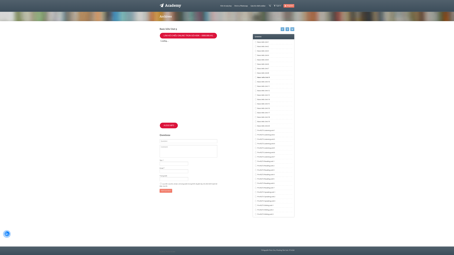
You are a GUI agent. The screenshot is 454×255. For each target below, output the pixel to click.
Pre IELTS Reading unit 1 (265, 161)
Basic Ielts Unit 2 (263, 46)
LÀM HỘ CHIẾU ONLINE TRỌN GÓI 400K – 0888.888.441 (188, 36)
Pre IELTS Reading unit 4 (265, 174)
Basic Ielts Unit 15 (263, 104)
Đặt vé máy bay (226, 6)
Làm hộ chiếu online (258, 6)
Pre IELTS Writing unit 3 (265, 214)
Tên (162, 160)
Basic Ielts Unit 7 (263, 68)
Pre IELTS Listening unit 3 (266, 139)
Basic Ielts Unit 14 (263, 99)
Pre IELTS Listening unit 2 (266, 135)
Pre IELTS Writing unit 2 (265, 210)
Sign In (278, 6)
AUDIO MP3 (169, 125)
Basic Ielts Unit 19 (263, 121)
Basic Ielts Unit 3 (263, 51)
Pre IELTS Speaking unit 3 (266, 201)
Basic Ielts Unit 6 (263, 64)
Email (162, 168)
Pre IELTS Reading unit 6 (265, 183)
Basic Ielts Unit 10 (263, 82)
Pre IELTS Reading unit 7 (265, 188)
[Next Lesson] (287, 29)
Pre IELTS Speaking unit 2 (266, 197)
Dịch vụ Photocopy (241, 6)
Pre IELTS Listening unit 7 (266, 157)
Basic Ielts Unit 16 (263, 108)
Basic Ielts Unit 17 (263, 113)
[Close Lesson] (292, 29)
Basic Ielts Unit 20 (263, 126)
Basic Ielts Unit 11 (263, 86)
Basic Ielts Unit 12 (263, 90)
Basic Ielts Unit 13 (263, 95)
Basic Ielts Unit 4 (263, 55)
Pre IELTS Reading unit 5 (265, 179)
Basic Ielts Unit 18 (263, 117)
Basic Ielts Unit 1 (263, 42)
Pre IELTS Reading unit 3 (265, 170)
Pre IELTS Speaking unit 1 (266, 192)
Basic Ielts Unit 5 (263, 60)
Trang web (163, 176)
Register (290, 6)
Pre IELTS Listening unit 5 (266, 148)
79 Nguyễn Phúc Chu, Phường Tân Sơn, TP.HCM (277, 250)
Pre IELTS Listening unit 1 (266, 130)
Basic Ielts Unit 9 (263, 77)
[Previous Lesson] (282, 29)
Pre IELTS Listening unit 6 (266, 152)
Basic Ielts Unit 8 (263, 73)
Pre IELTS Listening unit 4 (266, 143)
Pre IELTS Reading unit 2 (265, 166)
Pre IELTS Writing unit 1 (265, 205)
